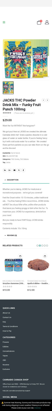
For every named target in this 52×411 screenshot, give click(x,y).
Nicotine (6, 365)
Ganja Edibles (7, 281)
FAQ (4, 322)
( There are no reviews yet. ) (24, 113)
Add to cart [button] (20, 256)
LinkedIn (5, 170)
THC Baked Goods (32, 281)
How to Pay (7, 331)
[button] (5, 22)
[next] (47, 100)
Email (14, 170)
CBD (4, 360)
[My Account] (47, 22)
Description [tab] (12, 180)
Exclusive (6, 369)
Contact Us (7, 317)
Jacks (8, 162)
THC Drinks (15, 159)
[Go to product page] (14, 265)
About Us (6, 313)
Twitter (19, 170)
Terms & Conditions (10, 326)
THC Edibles (24, 159)
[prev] (43, 100)
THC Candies (17, 281)
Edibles (5, 347)
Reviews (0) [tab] (12, 235)
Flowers (6, 342)
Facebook (23, 170)
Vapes (5, 356)
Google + (9, 170)
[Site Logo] (26, 22)
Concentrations (8, 351)
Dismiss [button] (37, 408)
